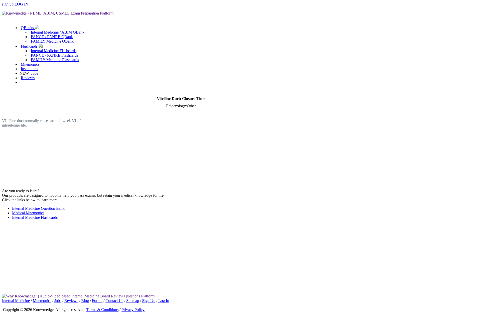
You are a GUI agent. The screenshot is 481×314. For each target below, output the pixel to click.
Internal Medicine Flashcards (53, 51)
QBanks (28, 28)
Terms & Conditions (102, 309)
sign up (8, 4)
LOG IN (21, 4)
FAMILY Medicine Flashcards (55, 60)
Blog (85, 300)
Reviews (28, 78)
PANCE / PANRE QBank (52, 37)
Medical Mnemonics (28, 213)
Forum (97, 300)
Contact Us (114, 300)
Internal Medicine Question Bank (38, 208)
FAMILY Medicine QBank (52, 41)
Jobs (34, 73)
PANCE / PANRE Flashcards (54, 55)
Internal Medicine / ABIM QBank (57, 32)
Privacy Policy (133, 309)
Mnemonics (30, 64)
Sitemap (132, 300)
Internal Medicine (16, 300)
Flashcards (30, 46)
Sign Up (148, 300)
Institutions (29, 69)
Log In (163, 300)
